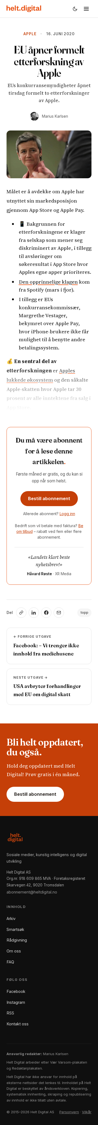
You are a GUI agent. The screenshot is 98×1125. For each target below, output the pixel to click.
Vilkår (86, 1112)
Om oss (14, 951)
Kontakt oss (18, 1024)
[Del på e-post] (59, 612)
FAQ (10, 962)
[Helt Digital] (24, 8)
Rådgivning (17, 940)
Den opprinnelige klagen (48, 281)
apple (29, 34)
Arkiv (11, 918)
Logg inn (67, 513)
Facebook (16, 991)
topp (84, 612)
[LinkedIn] (34, 612)
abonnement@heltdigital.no (32, 892)
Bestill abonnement (49, 498)
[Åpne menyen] (86, 9)
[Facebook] (46, 612)
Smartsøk (15, 929)
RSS (10, 1013)
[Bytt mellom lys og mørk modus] (75, 9)
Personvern (69, 1112)
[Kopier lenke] (21, 612)
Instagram (16, 1002)
